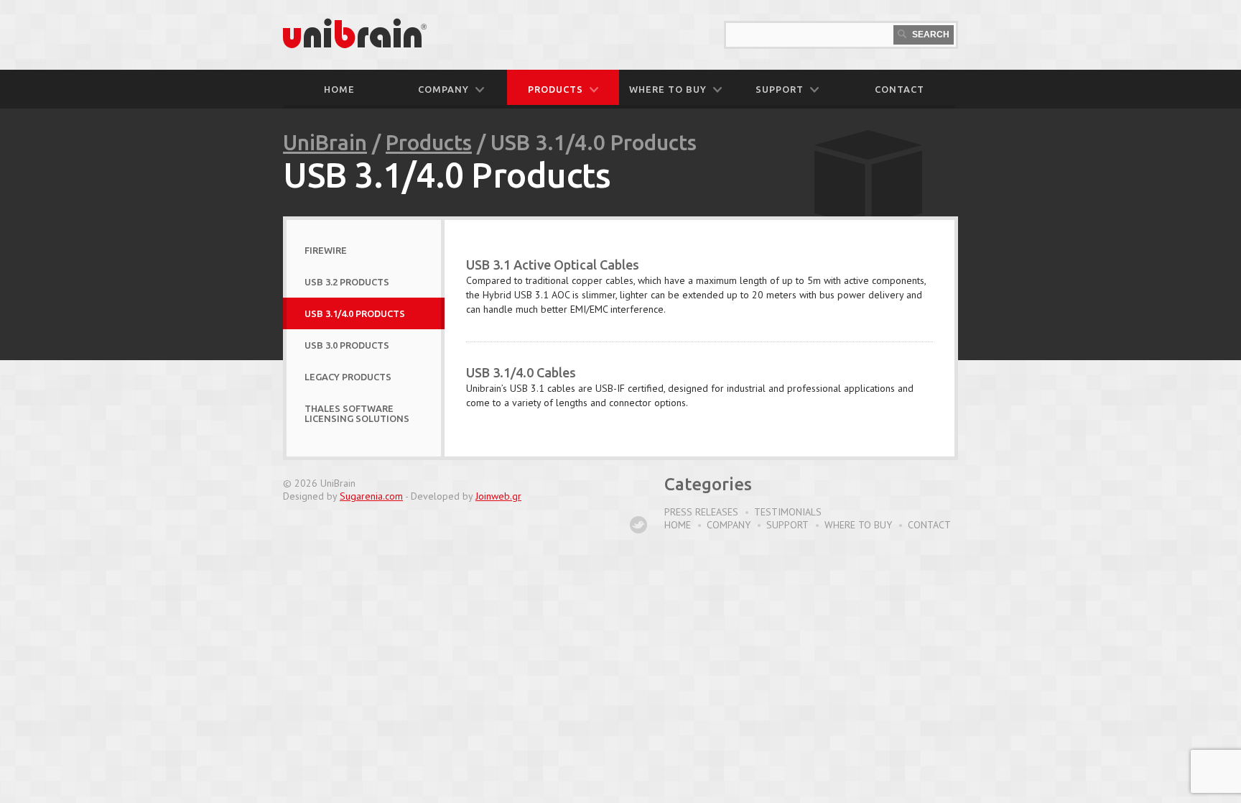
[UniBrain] (355, 45)
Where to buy (858, 524)
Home (339, 89)
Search (929, 34)
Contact (929, 524)
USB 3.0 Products (347, 345)
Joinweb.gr (498, 496)
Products (429, 142)
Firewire (326, 250)
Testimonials (788, 511)
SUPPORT (780, 89)
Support (787, 524)
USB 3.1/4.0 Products (355, 313)
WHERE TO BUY (668, 89)
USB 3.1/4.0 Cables (521, 372)
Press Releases (701, 511)
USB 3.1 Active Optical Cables (552, 264)
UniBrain (325, 142)
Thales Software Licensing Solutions (357, 413)
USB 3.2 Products (347, 282)
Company (728, 524)
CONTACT (899, 89)
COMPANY (443, 89)
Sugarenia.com (371, 496)
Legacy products (348, 377)
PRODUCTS (555, 89)
